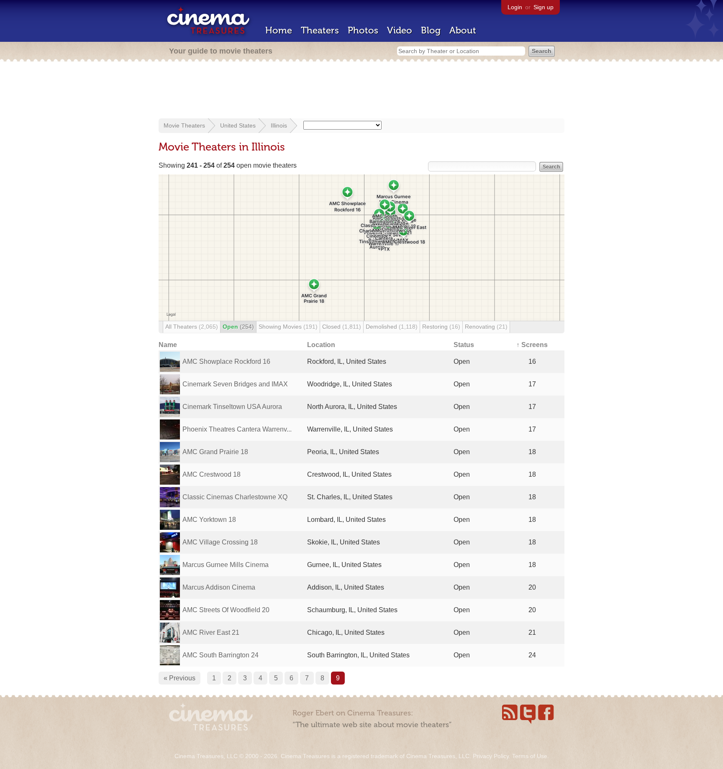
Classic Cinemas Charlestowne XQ (234, 497)
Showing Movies (288, 326)
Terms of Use (529, 756)
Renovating (486, 326)
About (462, 30)
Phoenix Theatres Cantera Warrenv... (237, 429)
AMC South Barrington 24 (220, 655)
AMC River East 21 (210, 632)
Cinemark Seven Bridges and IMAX (235, 384)
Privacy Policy (491, 756)
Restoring (441, 326)
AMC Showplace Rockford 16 (226, 361)
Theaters (320, 30)
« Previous (179, 678)
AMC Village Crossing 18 (220, 542)
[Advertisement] (361, 91)
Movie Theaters (184, 125)
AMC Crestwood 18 (211, 474)
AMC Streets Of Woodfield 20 (225, 609)
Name (168, 344)
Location (321, 344)
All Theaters (191, 326)
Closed (341, 326)
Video (399, 30)
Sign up (543, 7)
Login (515, 7)
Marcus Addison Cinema (218, 587)
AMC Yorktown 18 (209, 519)
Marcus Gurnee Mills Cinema (225, 564)
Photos (363, 30)
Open (238, 326)
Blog (431, 30)
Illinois (279, 125)
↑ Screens (532, 344)
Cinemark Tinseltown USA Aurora (232, 406)
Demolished (392, 326)
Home (278, 30)
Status (464, 344)
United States (238, 125)
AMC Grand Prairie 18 (215, 451)
